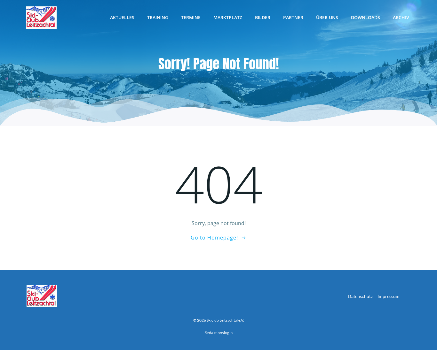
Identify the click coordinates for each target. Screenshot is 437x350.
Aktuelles (122, 17)
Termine (191, 17)
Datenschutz (360, 296)
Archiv (401, 17)
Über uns (327, 17)
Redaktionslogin (218, 332)
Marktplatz (227, 17)
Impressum (388, 296)
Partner (293, 17)
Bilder (262, 17)
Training (157, 17)
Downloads (365, 17)
